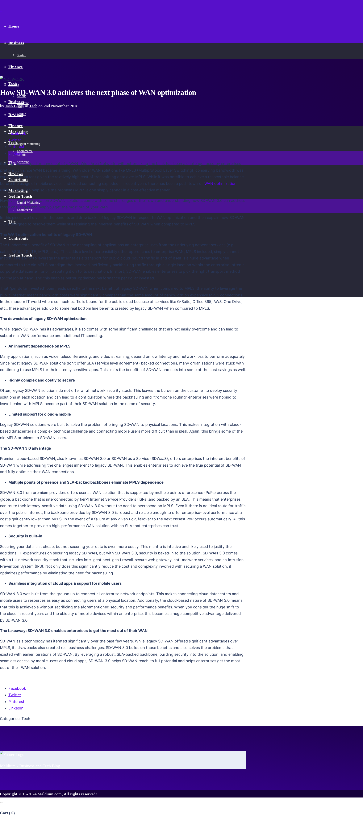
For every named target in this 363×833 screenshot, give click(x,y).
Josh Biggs (14, 106)
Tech (33, 106)
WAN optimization (220, 183)
